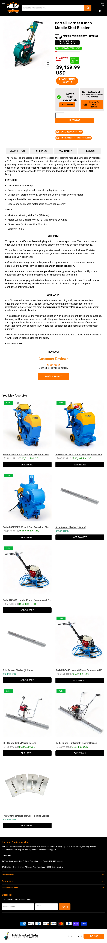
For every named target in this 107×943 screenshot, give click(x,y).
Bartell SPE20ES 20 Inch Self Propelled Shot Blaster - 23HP (27, 527)
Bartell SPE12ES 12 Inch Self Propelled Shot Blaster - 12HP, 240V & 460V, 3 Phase (27, 454)
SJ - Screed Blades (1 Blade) (70, 527)
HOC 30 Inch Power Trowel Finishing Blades (26, 816)
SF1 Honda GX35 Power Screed (19, 743)
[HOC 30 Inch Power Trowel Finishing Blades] (27, 787)
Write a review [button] (54, 376)
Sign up (64, 906)
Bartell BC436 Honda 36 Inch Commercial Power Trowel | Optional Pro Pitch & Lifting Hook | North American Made (27, 600)
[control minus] (57, 115)
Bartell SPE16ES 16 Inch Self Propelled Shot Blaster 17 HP (79, 454)
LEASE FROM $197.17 (67, 81)
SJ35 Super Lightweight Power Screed (76, 743)
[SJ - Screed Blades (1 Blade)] (79, 498)
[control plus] (62, 115)
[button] (102, 11)
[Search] (87, 8)
